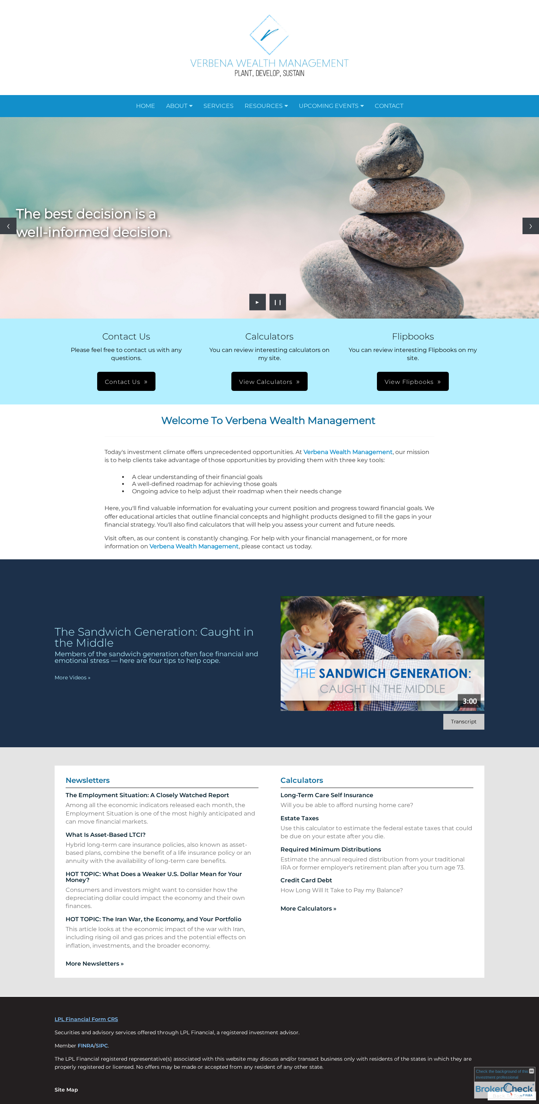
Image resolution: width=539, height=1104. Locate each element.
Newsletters (88, 780)
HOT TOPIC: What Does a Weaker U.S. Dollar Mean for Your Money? (154, 877)
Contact (389, 105)
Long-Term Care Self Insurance (326, 795)
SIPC (102, 1045)
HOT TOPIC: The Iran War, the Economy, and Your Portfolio (153, 919)
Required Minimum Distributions (330, 849)
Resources (264, 105)
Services (218, 105)
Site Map (66, 1089)
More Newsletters (95, 963)
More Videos (73, 677)
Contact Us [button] (122, 381)
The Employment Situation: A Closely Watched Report (147, 795)
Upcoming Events (329, 105)
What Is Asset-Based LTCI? (106, 834)
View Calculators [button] (266, 381)
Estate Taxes (299, 818)
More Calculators (308, 908)
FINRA (86, 1045)
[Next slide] (530, 226)
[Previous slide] (8, 226)
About (176, 105)
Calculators (301, 780)
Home (145, 105)
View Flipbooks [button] (409, 381)
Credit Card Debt (306, 880)
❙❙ (278, 302)
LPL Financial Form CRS (86, 1019)
